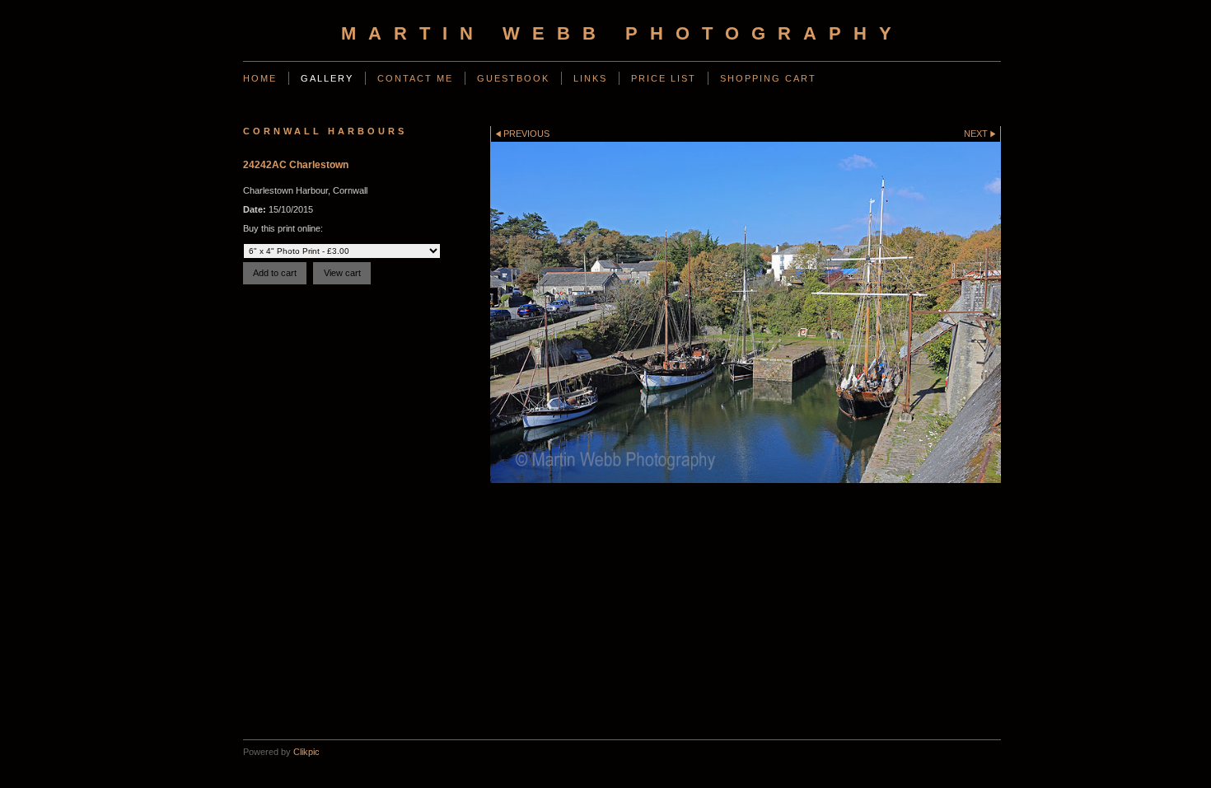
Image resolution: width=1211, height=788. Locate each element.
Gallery (327, 78)
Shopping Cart (768, 78)
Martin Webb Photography (622, 33)
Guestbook (513, 78)
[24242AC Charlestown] (745, 312)
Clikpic (306, 752)
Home (260, 78)
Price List (663, 78)
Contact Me (415, 78)
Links (590, 78)
